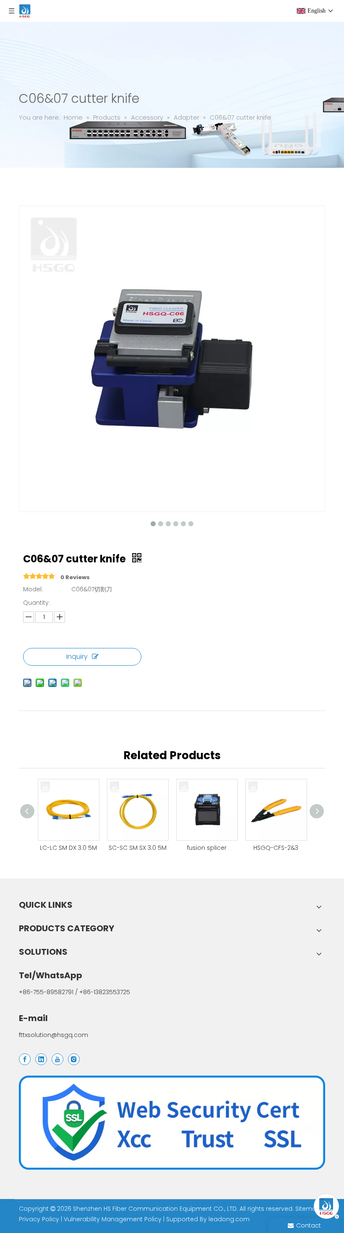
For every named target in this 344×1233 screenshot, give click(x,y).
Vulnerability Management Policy (112, 1219)
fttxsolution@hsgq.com (53, 1035)
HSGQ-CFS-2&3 (275, 848)
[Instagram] (74, 1059)
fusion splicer (207, 848)
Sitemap (308, 1208)
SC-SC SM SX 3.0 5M (138, 848)
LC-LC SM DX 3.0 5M (68, 848)
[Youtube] (57, 1059)
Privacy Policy (39, 1219)
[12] (172, 1122)
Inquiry (77, 656)
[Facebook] (25, 1059)
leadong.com (229, 1219)
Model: (33, 589)
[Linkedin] (41, 1059)
